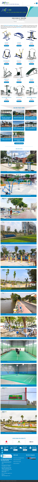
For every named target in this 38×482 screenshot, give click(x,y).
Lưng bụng (31, 79)
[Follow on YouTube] (30, 458)
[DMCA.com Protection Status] (33, 458)
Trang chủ (14, 19)
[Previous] (2, 442)
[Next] (36, 442)
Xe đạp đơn (19, 79)
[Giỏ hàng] (34, 3)
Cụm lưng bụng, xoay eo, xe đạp (6, 98)
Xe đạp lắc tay (6, 79)
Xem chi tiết (6, 45)
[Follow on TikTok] (28, 458)
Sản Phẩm (17, 19)
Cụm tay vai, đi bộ (19, 97)
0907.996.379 (19, 27)
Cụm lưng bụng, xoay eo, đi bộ (31, 98)
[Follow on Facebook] (27, 458)
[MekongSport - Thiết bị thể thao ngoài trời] (9, 3)
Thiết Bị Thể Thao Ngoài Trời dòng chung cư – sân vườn (13, 25)
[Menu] (36, 3)
